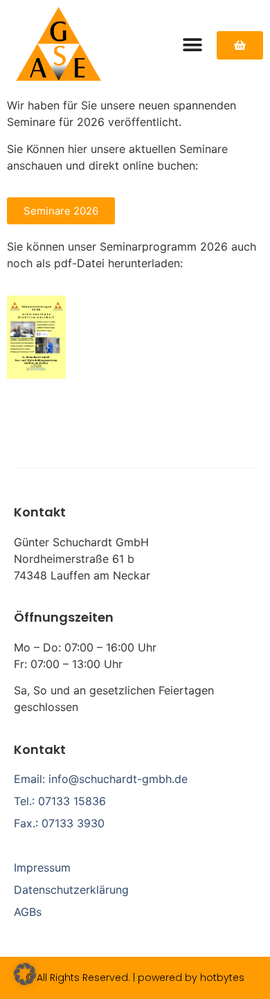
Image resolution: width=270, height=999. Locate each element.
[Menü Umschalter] (192, 45)
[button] (25, 974)
